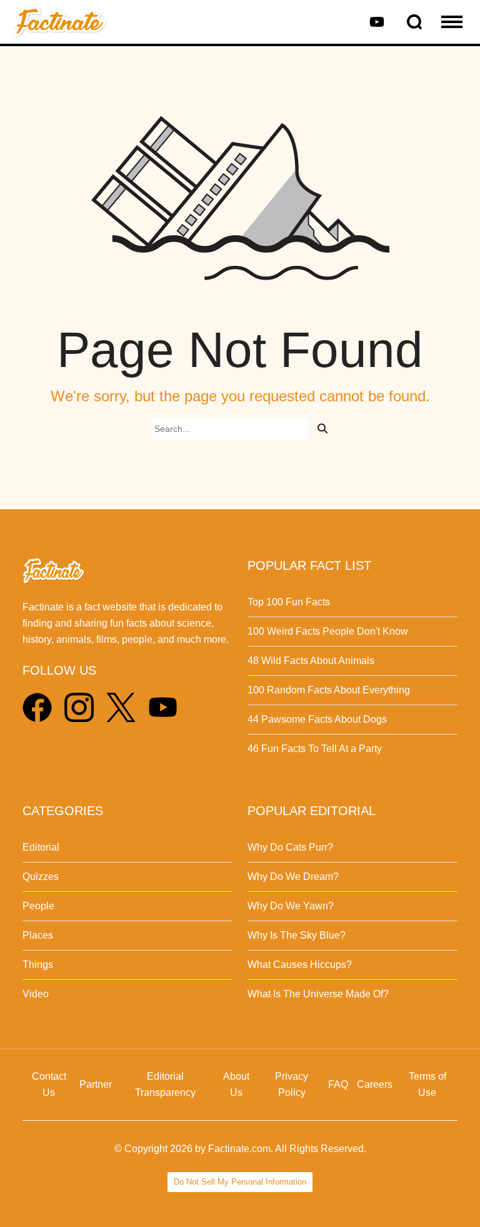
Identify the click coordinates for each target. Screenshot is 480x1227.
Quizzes (40, 876)
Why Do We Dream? (293, 876)
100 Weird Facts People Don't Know (328, 631)
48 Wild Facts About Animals (311, 660)
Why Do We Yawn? (291, 906)
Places (37, 935)
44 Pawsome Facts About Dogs (317, 719)
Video (35, 994)
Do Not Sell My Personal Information (240, 1181)
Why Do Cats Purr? (290, 847)
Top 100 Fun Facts (289, 602)
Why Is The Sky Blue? (297, 935)
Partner (95, 1084)
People (38, 906)
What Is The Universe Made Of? (318, 994)
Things (37, 964)
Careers (374, 1084)
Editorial (40, 847)
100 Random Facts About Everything (329, 690)
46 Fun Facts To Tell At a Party (315, 748)
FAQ (338, 1084)
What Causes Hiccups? (300, 964)
